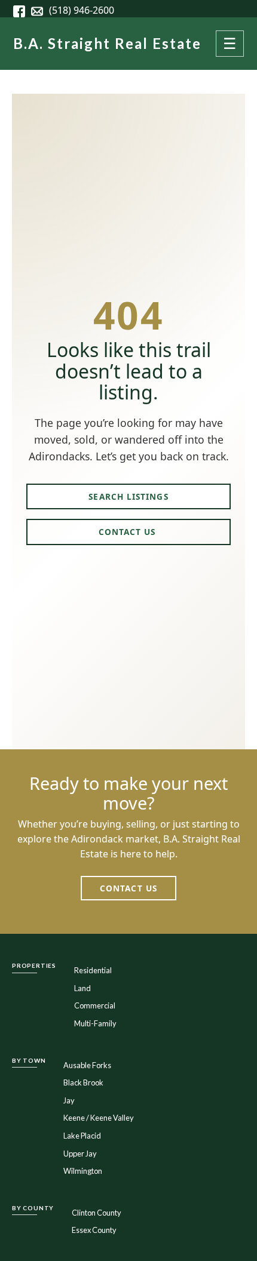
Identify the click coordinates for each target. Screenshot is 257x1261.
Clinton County (96, 1212)
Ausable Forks (87, 1065)
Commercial (94, 1005)
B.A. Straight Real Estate (107, 43)
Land (82, 988)
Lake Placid (82, 1135)
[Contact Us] (40, 10)
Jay (69, 1100)
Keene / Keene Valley (98, 1117)
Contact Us (129, 531)
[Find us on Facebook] (22, 10)
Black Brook (83, 1082)
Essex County (94, 1230)
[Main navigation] (229, 43)
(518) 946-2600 (81, 10)
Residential (93, 970)
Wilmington (82, 1171)
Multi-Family (95, 1023)
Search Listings (128, 496)
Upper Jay (80, 1153)
